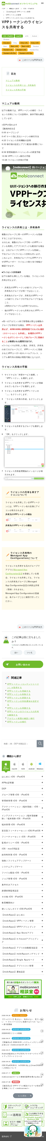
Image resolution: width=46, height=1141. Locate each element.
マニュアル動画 (13, 80)
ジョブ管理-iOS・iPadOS (14, 878)
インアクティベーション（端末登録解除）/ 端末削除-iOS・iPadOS (20, 817)
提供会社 (5, 1136)
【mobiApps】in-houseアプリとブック (20, 940)
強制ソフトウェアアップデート (16, 860)
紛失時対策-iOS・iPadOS (14, 854)
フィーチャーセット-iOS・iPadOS (19, 836)
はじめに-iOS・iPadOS (13, 776)
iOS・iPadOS (28, 8)
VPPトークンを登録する (19, 690)
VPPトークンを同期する (19, 707)
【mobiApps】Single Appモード (18, 959)
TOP (3, 8)
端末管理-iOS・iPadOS (13, 824)
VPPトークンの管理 (13, 15)
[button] (33, 1126)
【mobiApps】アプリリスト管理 (17, 965)
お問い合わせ (23, 664)
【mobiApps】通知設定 (13, 971)
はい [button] (16, 652)
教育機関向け (8, 902)
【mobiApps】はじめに (13, 914)
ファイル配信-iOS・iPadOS (15, 872)
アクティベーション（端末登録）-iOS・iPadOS (21, 808)
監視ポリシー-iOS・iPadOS (15, 842)
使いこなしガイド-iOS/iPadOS (17, 908)
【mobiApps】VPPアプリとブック (19, 926)
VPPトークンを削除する (19, 694)
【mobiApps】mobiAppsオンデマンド (21, 953)
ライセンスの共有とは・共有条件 (21, 85)
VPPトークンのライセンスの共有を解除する (23, 713)
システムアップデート (12, 866)
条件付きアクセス (10, 884)
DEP (4, 788)
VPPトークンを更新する (19, 697)
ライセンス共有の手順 (16, 89)
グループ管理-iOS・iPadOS (15, 794)
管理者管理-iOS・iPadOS (14, 800)
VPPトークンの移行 (16, 721)
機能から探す (14, 8)
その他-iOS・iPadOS (12, 896)
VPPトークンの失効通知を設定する (23, 703)
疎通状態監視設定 (10, 890)
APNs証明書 (8, 782)
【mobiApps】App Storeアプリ (17, 932)
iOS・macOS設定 (11, 848)
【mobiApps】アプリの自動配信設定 (20, 947)
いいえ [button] (29, 652)
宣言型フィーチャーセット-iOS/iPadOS (21, 830)
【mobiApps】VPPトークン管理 (18, 12)
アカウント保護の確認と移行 (21, 718)
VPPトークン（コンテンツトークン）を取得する (23, 685)
